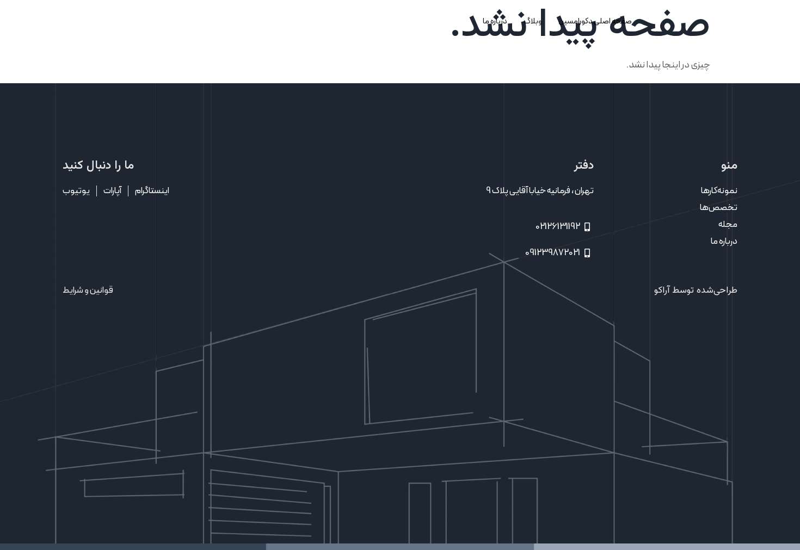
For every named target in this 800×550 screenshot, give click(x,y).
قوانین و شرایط (88, 290)
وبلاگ (533, 21)
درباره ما (495, 21)
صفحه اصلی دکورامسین (595, 21)
